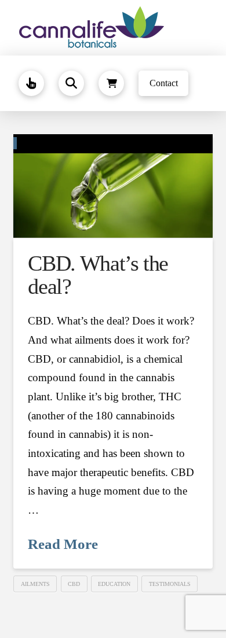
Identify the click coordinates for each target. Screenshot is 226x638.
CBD (74, 584)
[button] (31, 83)
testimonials (170, 584)
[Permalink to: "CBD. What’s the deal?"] (112, 186)
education (114, 584)
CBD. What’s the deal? (98, 274)
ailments (35, 584)
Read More (63, 544)
